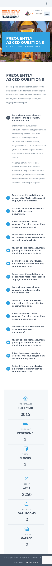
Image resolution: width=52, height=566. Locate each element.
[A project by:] (11, 14)
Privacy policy (32, 562)
